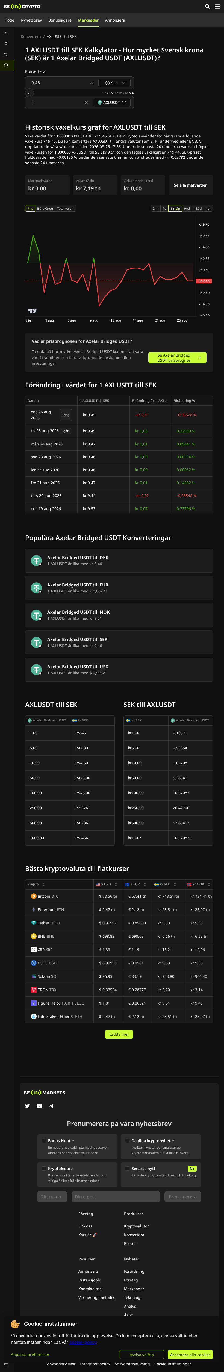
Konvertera (31, 36)
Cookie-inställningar (172, 1363)
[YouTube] (39, 1106)
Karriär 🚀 (87, 1234)
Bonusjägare (60, 20)
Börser (130, 1243)
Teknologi (133, 1297)
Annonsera (115, 20)
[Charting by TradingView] (32, 311)
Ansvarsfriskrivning (132, 1363)
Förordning (134, 1271)
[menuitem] (7, 32)
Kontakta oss (90, 1288)
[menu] (7, 49)
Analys (130, 1306)
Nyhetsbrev (31, 20)
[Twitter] (27, 1106)
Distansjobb (89, 1280)
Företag (131, 1280)
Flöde (9, 20)
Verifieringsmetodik (96, 1297)
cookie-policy (82, 1342)
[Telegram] (51, 1106)
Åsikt (128, 1314)
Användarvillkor (61, 1363)
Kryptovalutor (136, 1226)
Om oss (85, 1226)
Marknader (88, 20)
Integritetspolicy (95, 1363)
